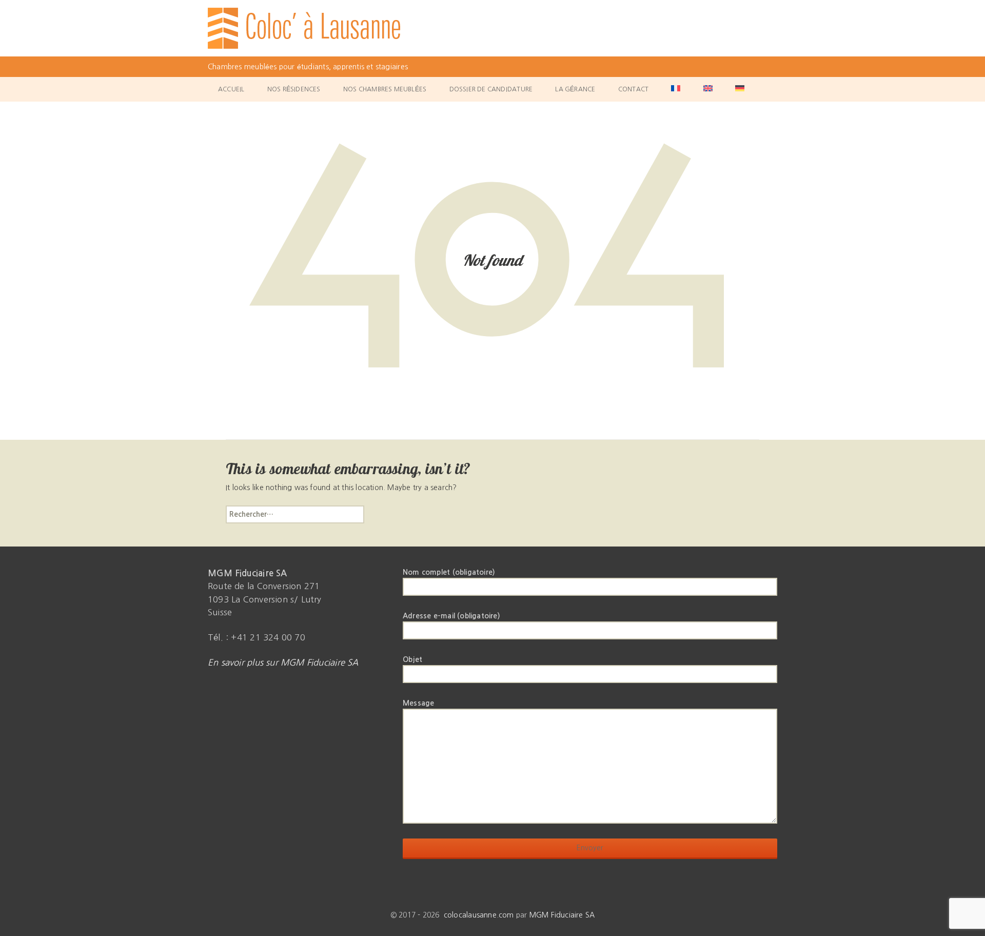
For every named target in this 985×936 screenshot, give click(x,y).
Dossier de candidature (491, 89)
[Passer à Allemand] (740, 89)
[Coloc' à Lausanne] (492, 28)
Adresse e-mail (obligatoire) (451, 615)
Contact (633, 89)
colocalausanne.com (479, 915)
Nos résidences (294, 89)
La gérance (575, 89)
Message (418, 703)
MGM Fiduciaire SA (562, 915)
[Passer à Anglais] (708, 89)
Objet (412, 659)
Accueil (231, 89)
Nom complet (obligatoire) (449, 572)
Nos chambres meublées (384, 89)
